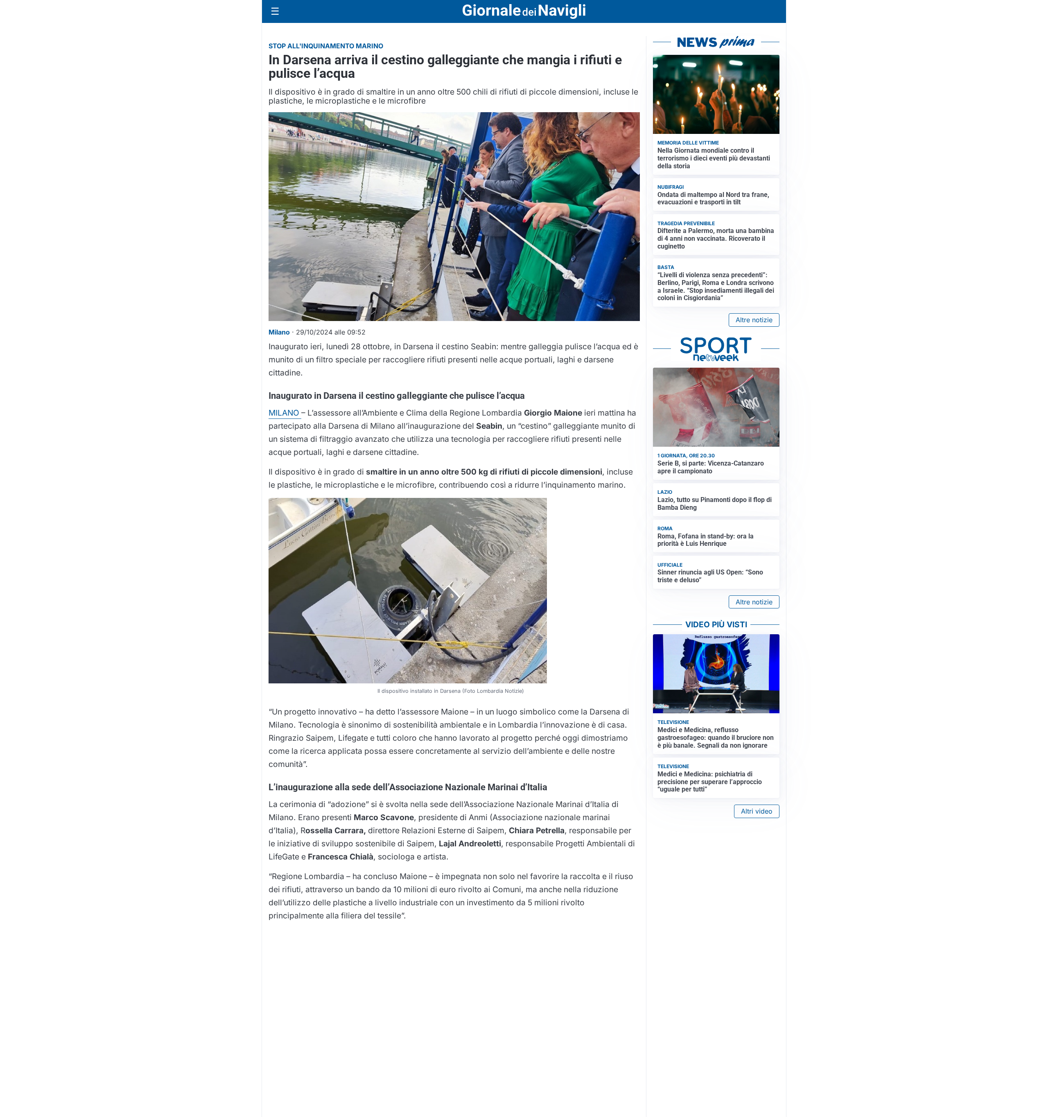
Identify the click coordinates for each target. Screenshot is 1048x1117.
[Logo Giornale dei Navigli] (524, 11)
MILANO (285, 413)
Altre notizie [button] (754, 320)
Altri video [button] (756, 811)
